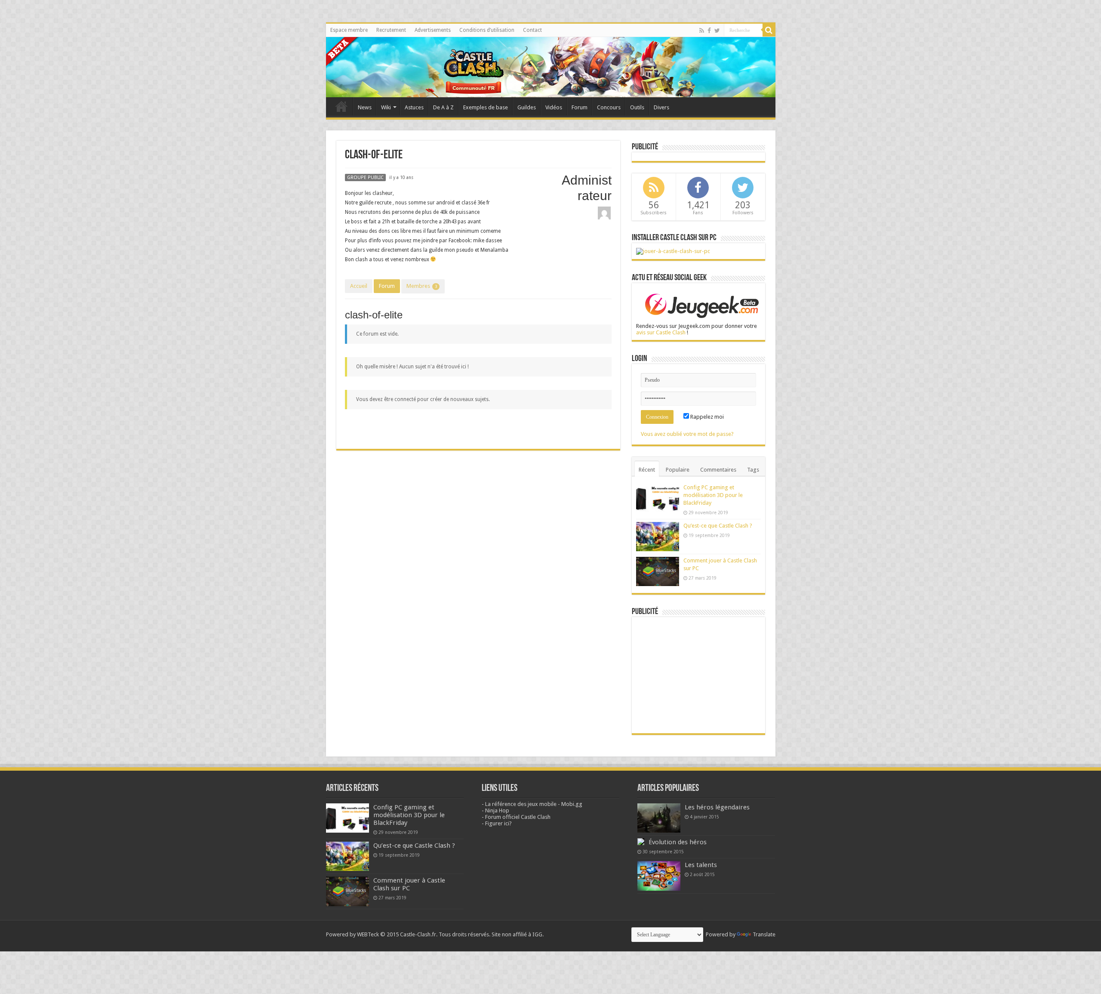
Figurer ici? (498, 823)
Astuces (414, 107)
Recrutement (391, 30)
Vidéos (553, 107)
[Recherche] (769, 30)
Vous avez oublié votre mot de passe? (687, 434)
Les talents (701, 865)
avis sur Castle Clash (661, 332)
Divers (661, 107)
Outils (637, 107)
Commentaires (718, 469)
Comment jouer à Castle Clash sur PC (409, 884)
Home (341, 106)
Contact (532, 30)
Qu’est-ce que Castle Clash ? (717, 525)
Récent (647, 469)
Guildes (526, 107)
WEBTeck (368, 934)
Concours (609, 107)
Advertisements (433, 30)
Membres (421, 286)
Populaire (677, 469)
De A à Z (443, 107)
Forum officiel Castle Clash (517, 817)
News (365, 107)
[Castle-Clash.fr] (550, 67)
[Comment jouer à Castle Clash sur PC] (673, 250)
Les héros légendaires (717, 807)
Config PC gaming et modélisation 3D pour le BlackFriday (713, 495)
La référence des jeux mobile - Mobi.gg (533, 804)
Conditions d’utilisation (486, 30)
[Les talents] (658, 875)
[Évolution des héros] (640, 841)
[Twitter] (717, 30)
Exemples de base (485, 107)
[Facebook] (709, 30)
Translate (764, 934)
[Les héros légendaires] (658, 818)
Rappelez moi (706, 417)
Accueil (358, 286)
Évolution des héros (678, 842)
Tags (753, 469)
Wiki (386, 107)
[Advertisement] (698, 675)
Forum (579, 107)
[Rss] (701, 30)
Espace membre (349, 30)
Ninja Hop (497, 810)
